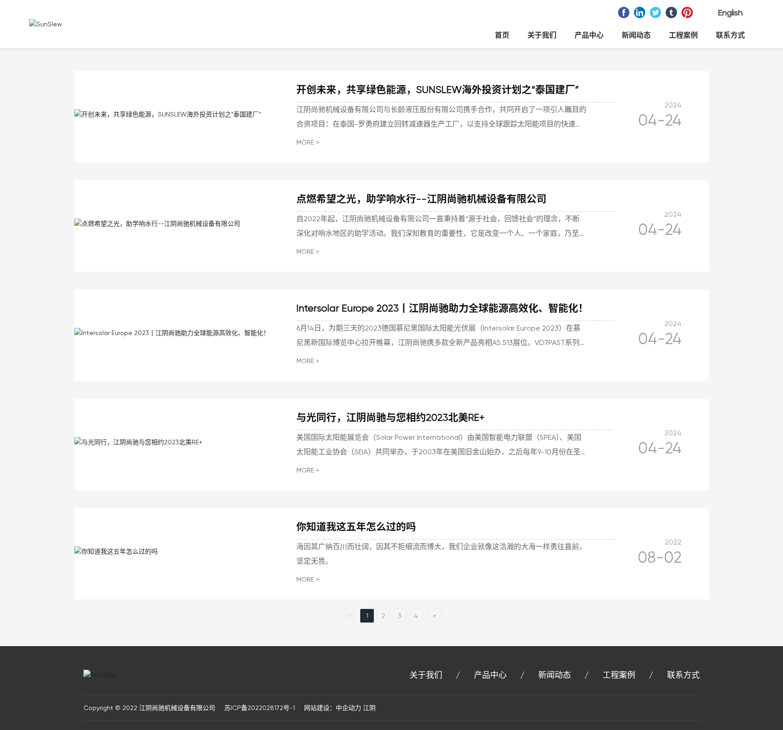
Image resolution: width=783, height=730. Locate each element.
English (730, 12)
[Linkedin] (639, 12)
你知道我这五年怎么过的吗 (356, 526)
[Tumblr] (671, 12)
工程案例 (619, 675)
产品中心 (490, 675)
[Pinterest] (687, 12)
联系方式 (683, 675)
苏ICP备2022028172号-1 (258, 707)
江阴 (369, 707)
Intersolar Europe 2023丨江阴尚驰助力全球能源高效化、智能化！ (442, 308)
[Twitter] (655, 12)
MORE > (307, 142)
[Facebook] (623, 12)
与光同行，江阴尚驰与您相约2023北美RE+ (390, 417)
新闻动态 (554, 675)
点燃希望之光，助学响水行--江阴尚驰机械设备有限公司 (421, 198)
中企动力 (348, 707)
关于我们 (426, 675)
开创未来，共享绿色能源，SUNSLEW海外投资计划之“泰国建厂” (437, 89)
